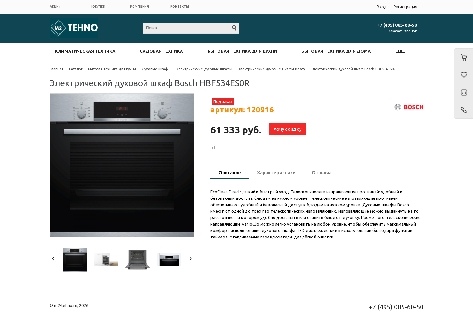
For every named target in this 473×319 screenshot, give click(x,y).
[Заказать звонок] (463, 110)
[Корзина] (463, 57)
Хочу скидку (287, 129)
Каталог (76, 69)
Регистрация (405, 7)
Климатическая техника (85, 51)
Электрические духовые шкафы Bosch (271, 69)
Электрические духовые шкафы (204, 69)
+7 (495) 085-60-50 (397, 25)
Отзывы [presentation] (322, 172)
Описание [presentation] (229, 172)
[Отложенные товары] (463, 75)
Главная (56, 69)
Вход (381, 7)
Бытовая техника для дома (336, 51)
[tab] (229, 173)
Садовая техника (161, 51)
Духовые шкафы (156, 69)
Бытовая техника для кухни (242, 51)
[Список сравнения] (463, 93)
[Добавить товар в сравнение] (214, 147)
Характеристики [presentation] (276, 172)
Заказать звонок (402, 31)
